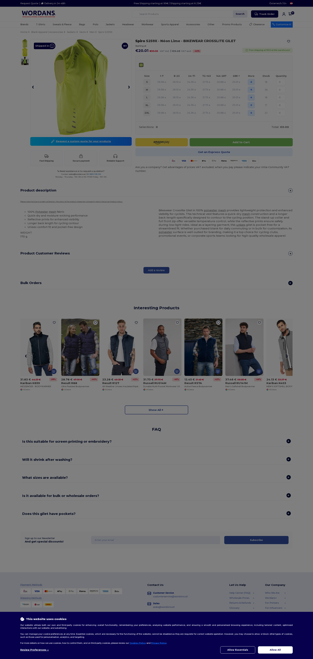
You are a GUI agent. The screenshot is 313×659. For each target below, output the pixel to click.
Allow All (275, 649)
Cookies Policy (138, 643)
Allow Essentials (237, 649)
